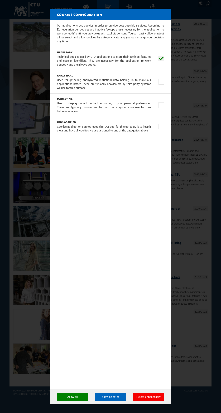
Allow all (72, 397)
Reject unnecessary (148, 397)
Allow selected (110, 397)
